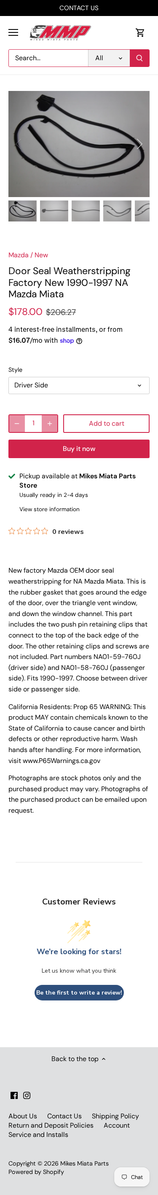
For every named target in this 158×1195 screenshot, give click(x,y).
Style (15, 369)
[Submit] (139, 58)
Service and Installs (38, 1134)
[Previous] (18, 144)
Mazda (18, 255)
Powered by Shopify (36, 1172)
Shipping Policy (115, 1116)
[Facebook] (14, 1094)
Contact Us (64, 1116)
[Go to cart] (140, 32)
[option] (79, 144)
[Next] (139, 144)
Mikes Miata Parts (84, 1163)
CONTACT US (79, 8)
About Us (22, 1116)
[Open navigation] (13, 32)
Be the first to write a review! (79, 993)
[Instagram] (26, 1094)
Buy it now (79, 448)
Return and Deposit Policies (51, 1125)
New (41, 255)
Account (117, 1125)
